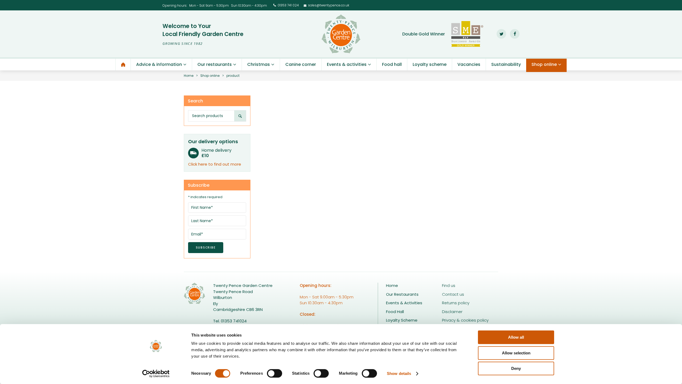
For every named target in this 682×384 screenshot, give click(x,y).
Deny (516, 368)
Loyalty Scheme (401, 320)
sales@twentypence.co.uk (328, 5)
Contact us (453, 294)
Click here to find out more (214, 164)
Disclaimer (452, 311)
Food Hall (395, 311)
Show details (399, 373)
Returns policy (455, 303)
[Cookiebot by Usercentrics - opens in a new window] (156, 374)
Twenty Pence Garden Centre (341, 33)
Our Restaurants (402, 294)
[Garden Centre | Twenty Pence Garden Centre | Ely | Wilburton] (123, 64)
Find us (448, 285)
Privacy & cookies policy (465, 320)
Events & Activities (404, 303)
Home (188, 75)
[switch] (274, 373)
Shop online (210, 75)
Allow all (516, 337)
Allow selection (516, 353)
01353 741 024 (288, 5)
